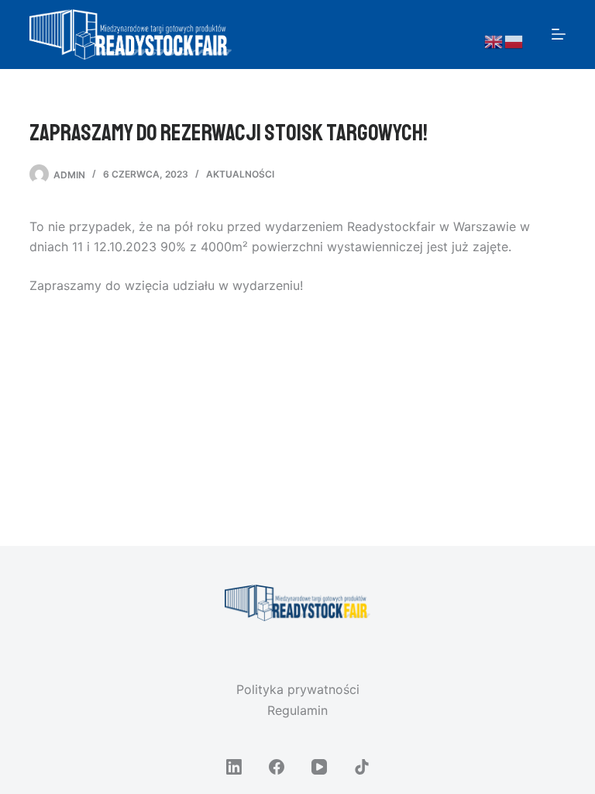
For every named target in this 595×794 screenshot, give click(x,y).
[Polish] (514, 40)
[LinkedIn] (234, 767)
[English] (494, 40)
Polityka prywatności (297, 689)
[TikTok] (362, 767)
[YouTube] (319, 767)
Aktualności (240, 174)
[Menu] (559, 34)
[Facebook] (276, 767)
